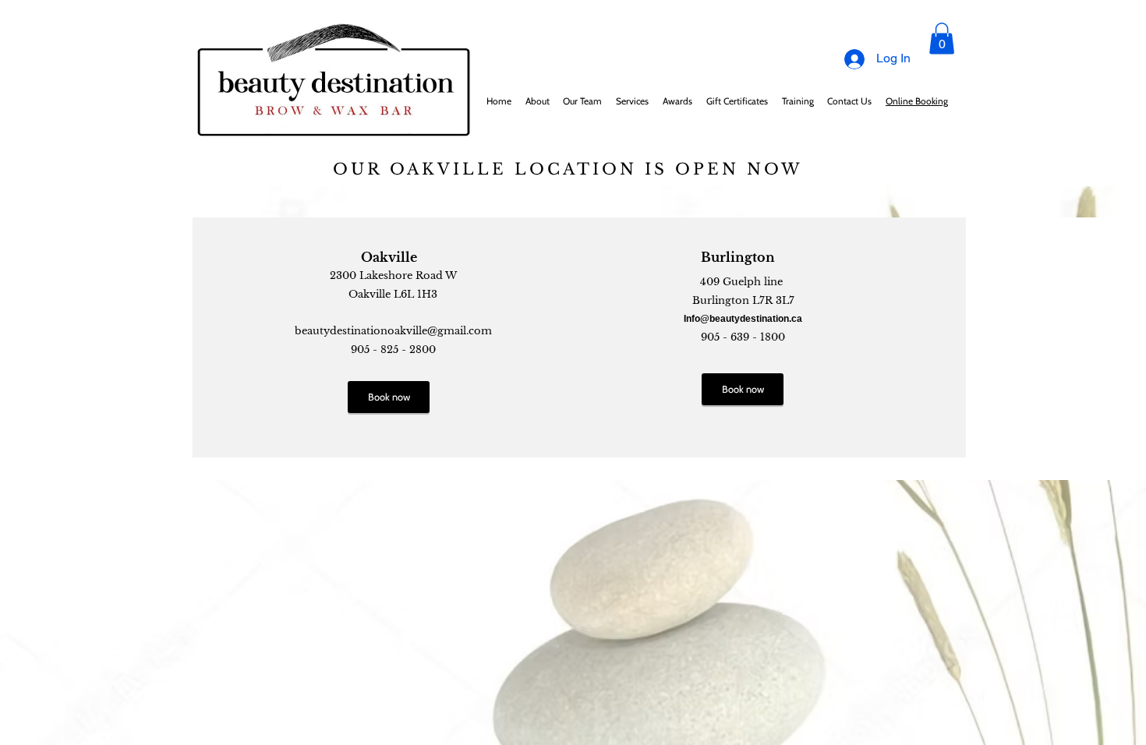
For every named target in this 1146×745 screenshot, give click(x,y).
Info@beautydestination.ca (743, 318)
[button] (941, 39)
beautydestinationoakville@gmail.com (393, 331)
